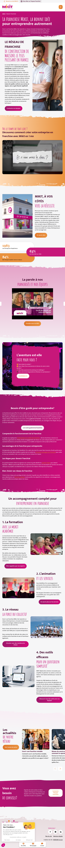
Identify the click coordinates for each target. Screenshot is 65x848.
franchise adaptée (20, 477)
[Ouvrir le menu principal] (61, 7)
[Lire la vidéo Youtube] (32, 157)
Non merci (7, 840)
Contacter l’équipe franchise (56, 793)
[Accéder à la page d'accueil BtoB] (7, 7)
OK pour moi (29, 840)
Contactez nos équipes (13, 108)
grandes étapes (46, 463)
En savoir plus (41, 235)
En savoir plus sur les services (49, 602)
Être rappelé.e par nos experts (15, 566)
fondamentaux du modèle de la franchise (28, 438)
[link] (50, 832)
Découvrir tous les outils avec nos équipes (49, 700)
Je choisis (18, 840)
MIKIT (3, 14)
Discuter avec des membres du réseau (15, 644)
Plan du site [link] (48, 836)
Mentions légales (58, 836)
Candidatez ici (23, 376)
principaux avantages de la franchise (46, 452)
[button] (3, 845)
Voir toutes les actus (11, 747)
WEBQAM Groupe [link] (58, 840)
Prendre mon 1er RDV (32, 323)
